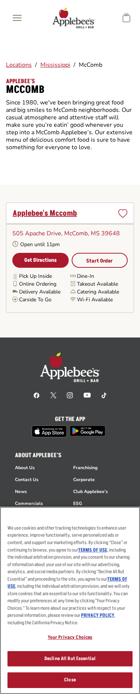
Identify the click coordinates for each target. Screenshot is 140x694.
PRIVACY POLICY (97, 615)
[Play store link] (87, 430)
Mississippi (55, 65)
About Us (25, 468)
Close (70, 679)
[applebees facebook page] (37, 395)
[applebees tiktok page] (104, 395)
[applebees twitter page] (53, 395)
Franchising (85, 468)
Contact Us (26, 480)
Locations (19, 65)
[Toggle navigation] (17, 18)
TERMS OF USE (92, 550)
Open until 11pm (40, 244)
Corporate (84, 480)
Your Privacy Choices (70, 637)
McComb (90, 65)
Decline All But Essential (70, 658)
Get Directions (40, 260)
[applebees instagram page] (70, 395)
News (21, 491)
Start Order (99, 260)
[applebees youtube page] (87, 395)
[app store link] (49, 431)
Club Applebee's (90, 491)
